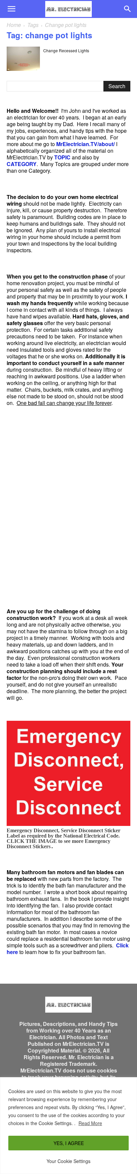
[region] (68, 1125)
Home (14, 25)
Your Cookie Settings (68, 1161)
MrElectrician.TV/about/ (85, 144)
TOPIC (62, 157)
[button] (11, 9)
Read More (90, 1123)
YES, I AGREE (69, 1143)
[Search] (127, 9)
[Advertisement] (68, 507)
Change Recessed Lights (66, 50)
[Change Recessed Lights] (23, 59)
